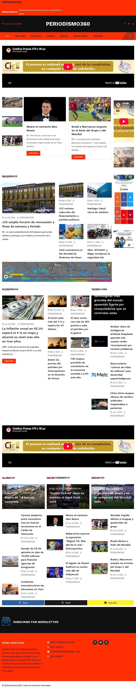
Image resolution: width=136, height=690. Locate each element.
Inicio (7, 36)
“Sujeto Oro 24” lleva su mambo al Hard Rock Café (39, 10)
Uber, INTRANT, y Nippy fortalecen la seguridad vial (98, 254)
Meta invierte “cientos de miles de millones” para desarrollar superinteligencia (120, 371)
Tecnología (98, 36)
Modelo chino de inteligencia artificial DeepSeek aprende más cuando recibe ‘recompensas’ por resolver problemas (121, 337)
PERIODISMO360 (68, 24)
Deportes (64, 36)
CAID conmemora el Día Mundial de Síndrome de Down (70, 254)
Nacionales (20, 36)
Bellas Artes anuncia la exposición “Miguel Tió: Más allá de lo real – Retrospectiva (77, 541)
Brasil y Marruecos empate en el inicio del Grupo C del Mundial (44, 130)
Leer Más (33, 157)
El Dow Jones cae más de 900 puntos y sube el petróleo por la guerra (80, 325)
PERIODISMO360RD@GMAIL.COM (65, 651)
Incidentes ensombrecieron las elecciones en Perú (32, 585)
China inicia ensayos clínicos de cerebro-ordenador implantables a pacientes (122, 400)
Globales (50, 36)
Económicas (36, 36)
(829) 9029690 (56, 647)
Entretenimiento (80, 36)
